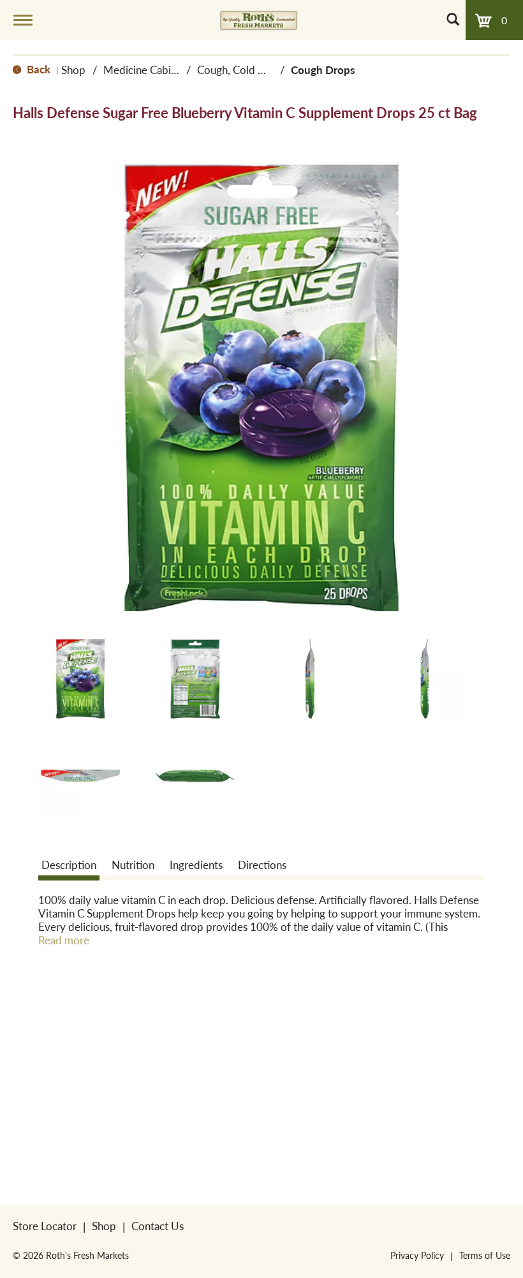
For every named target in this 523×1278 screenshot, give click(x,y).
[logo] (258, 19)
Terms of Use (484, 1255)
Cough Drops (323, 69)
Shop (73, 69)
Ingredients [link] (196, 864)
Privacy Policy (417, 1255)
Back (37, 69)
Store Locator (45, 1225)
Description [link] (68, 864)
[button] (80, 679)
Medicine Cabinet (144, 69)
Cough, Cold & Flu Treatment (264, 69)
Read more (63, 940)
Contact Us (157, 1225)
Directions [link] (262, 864)
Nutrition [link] (133, 864)
